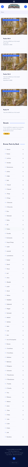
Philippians (15, 366)
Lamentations (15, 255)
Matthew (15, 322)
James (15, 406)
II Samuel (15, 189)
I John (15, 419)
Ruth (15, 180)
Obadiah (9, 282)
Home (2, 12)
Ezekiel (15, 260)
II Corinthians (15, 353)
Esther (15, 220)
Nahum (8, 295)
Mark (15, 326)
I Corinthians (15, 348)
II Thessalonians (15, 379)
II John (8, 423)
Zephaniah (15, 304)
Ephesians (15, 362)
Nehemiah (15, 216)
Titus (15, 392)
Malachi (15, 317)
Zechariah (15, 313)
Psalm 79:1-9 (6, 38)
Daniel (15, 264)
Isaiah (15, 246)
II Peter (15, 415)
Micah (15, 291)
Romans (15, 344)
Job (15, 224)
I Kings (15, 193)
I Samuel (15, 185)
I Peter (15, 410)
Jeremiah (15, 251)
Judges (15, 176)
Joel (15, 273)
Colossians (15, 370)
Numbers (15, 162)
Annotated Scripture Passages (10, 55)
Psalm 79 (6, 109)
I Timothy (15, 384)
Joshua (15, 171)
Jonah (15, 286)
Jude (8, 432)
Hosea (15, 269)
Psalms (15, 229)
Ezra (15, 211)
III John (8, 428)
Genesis (15, 149)
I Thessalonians (15, 375)
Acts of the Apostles (15, 339)
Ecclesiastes (15, 238)
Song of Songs (15, 242)
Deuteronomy (15, 167)
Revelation (15, 437)
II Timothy (15, 388)
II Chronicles (9, 207)
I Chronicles (9, 202)
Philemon (15, 397)
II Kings (15, 198)
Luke (15, 331)
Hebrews (15, 401)
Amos (15, 277)
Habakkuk (15, 300)
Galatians (15, 357)
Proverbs (15, 233)
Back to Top (14, 462)
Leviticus (15, 158)
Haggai (15, 308)
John (15, 335)
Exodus (15, 154)
